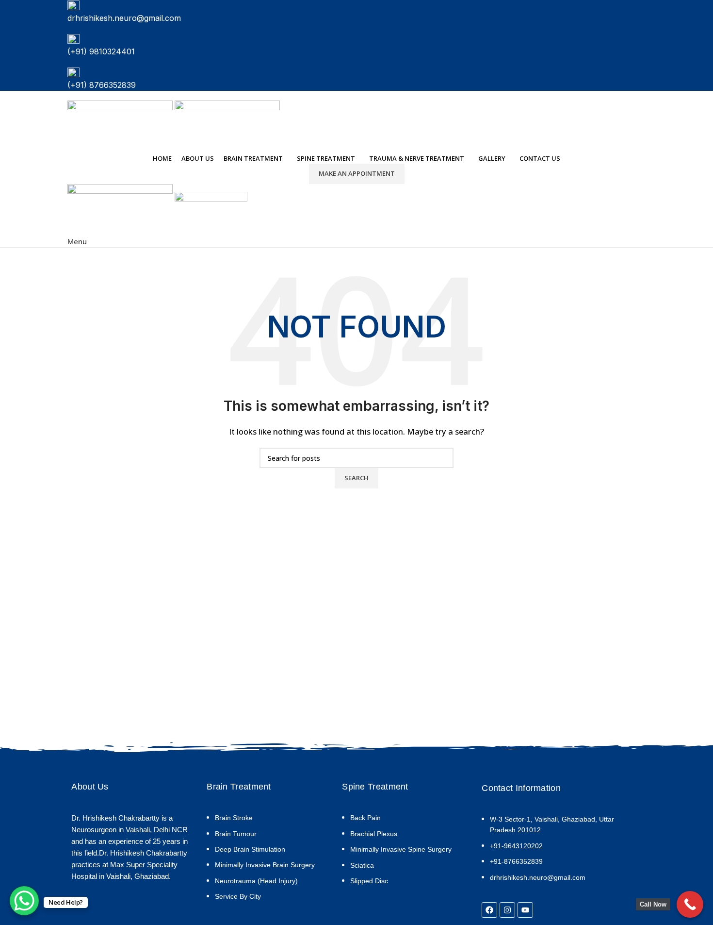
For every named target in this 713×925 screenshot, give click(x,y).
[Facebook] (489, 910)
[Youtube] (525, 910)
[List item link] (265, 861)
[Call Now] (690, 904)
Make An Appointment (357, 173)
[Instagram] (507, 910)
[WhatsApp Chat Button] (24, 900)
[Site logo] (121, 125)
